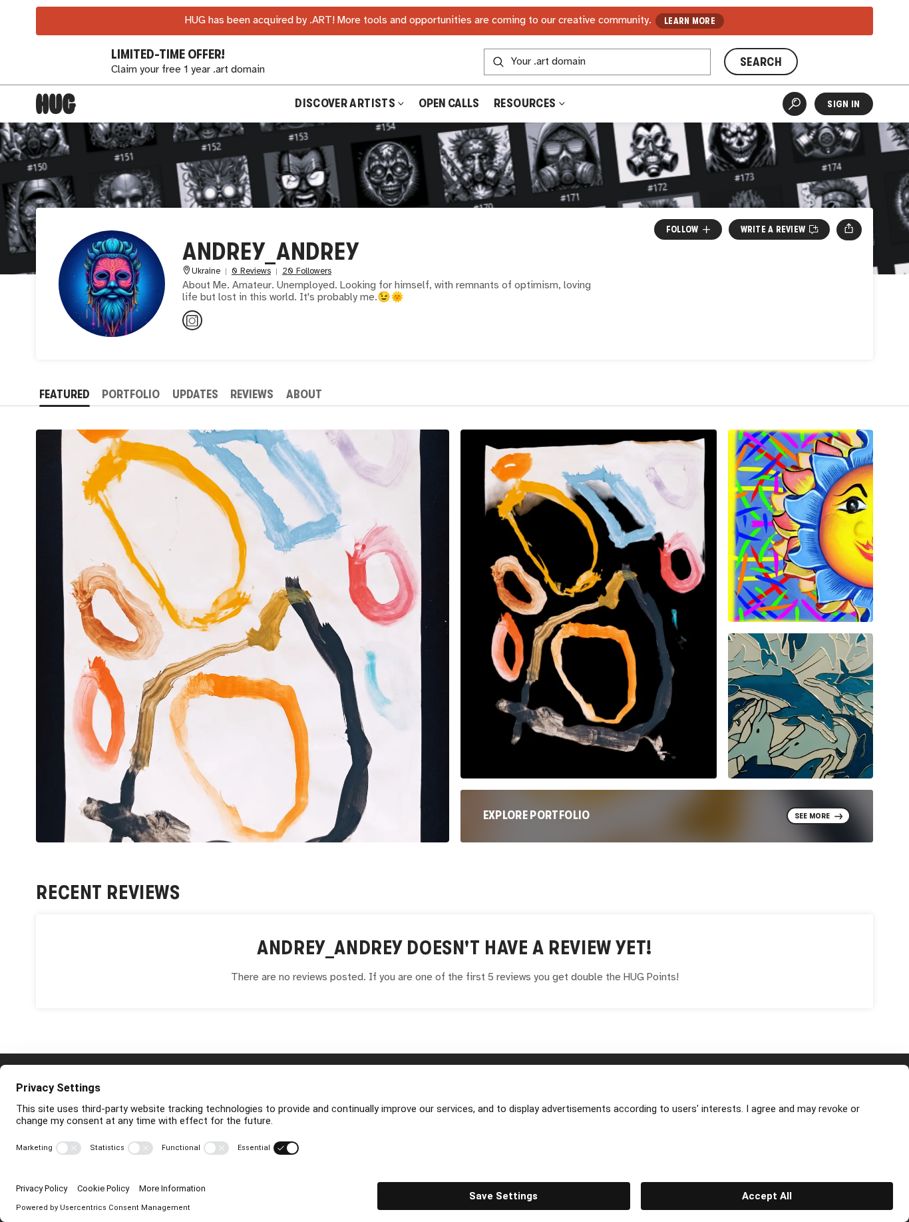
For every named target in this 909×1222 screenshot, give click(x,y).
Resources (526, 103)
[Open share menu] (848, 229)
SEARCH (761, 62)
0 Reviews (251, 271)
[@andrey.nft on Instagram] (192, 320)
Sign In (843, 104)
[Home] (56, 104)
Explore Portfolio (536, 815)
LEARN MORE (689, 21)
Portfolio (131, 394)
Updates (195, 394)
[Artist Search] (795, 104)
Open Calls (449, 103)
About (304, 394)
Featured (64, 394)
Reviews (251, 394)
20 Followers (306, 271)
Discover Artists (345, 103)
